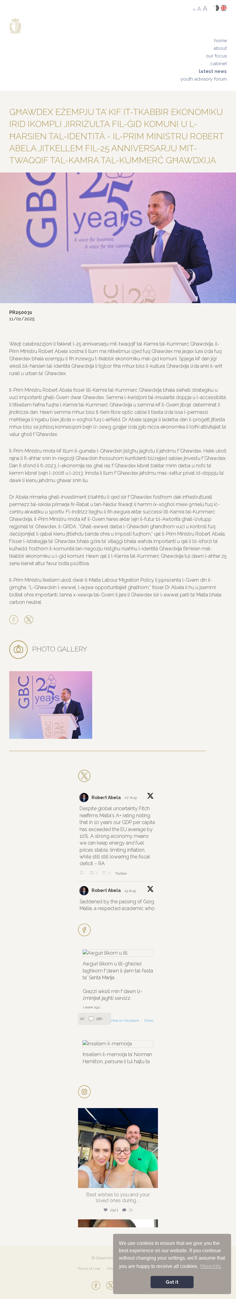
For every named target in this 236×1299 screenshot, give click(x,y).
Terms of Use (89, 1268)
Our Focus (216, 56)
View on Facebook (125, 1021)
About (220, 48)
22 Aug (131, 797)
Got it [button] (172, 1282)
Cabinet (218, 63)
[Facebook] (15, 620)
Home (220, 40)
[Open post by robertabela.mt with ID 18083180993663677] (118, 1148)
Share (148, 1021)
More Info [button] (210, 1266)
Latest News (213, 71)
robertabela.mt (117, 1114)
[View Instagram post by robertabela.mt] (151, 1180)
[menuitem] (203, 41)
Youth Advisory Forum (203, 79)
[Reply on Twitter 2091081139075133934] (83, 873)
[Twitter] (28, 620)
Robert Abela (106, 797)
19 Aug (130, 891)
